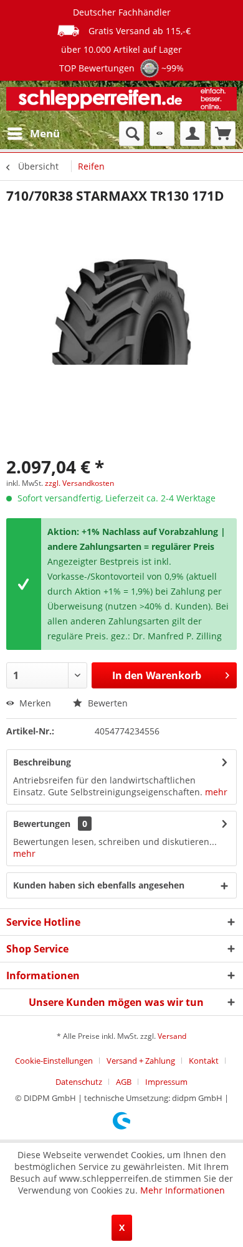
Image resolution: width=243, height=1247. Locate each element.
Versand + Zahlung (141, 1060)
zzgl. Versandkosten (79, 483)
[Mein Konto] (192, 133)
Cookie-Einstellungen (54, 1060)
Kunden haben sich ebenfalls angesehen (98, 885)
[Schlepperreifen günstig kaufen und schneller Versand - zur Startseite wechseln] (121, 101)
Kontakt (204, 1060)
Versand (172, 1036)
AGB (123, 1081)
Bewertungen (41, 823)
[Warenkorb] (223, 133)
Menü (45, 133)
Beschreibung (42, 762)
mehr (214, 792)
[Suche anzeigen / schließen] (131, 133)
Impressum (166, 1081)
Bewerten (106, 703)
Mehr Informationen (182, 1190)
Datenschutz (78, 1081)
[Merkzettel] (162, 133)
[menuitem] (33, 133)
